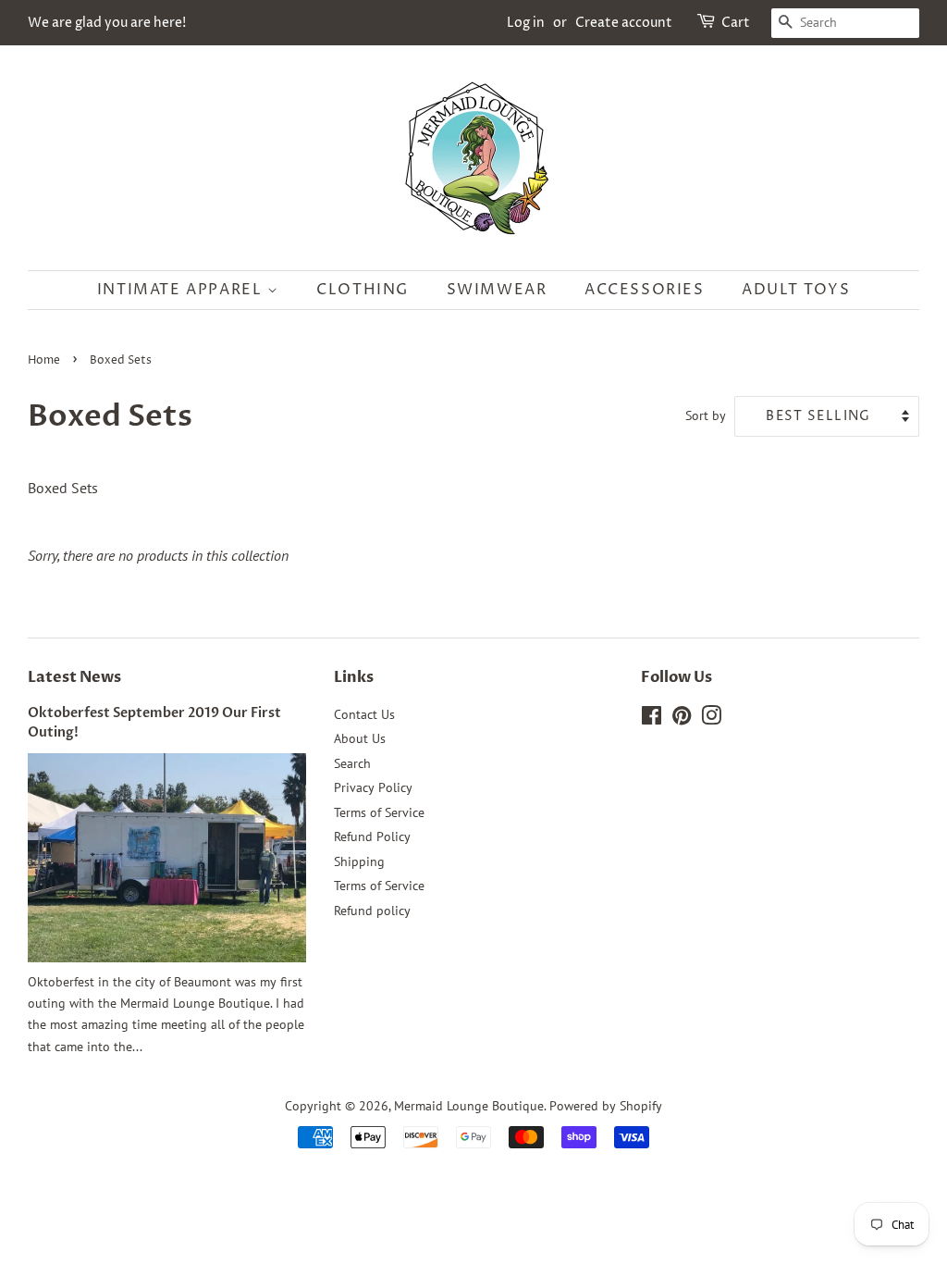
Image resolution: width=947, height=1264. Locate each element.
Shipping (359, 861)
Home (44, 360)
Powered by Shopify (605, 1105)
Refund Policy (372, 836)
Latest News (74, 677)
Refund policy (372, 910)
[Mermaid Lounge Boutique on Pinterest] (681, 719)
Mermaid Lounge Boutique (469, 1105)
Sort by (705, 415)
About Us (360, 738)
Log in (526, 22)
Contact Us (364, 714)
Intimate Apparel (182, 289)
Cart (735, 22)
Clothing (362, 289)
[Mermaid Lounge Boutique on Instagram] (711, 719)
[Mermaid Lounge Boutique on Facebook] (651, 719)
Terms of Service (379, 812)
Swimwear (497, 289)
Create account (623, 22)
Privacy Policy (373, 787)
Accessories (644, 289)
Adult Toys (796, 289)
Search (352, 763)
